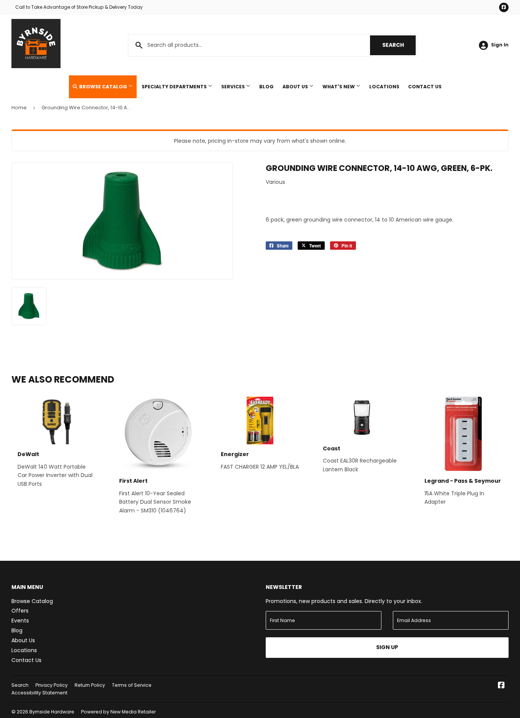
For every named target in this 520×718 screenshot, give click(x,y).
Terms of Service (132, 685)
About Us (295, 86)
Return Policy (90, 685)
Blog (266, 86)
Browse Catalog (103, 86)
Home (19, 107)
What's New (339, 86)
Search (399, 45)
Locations (384, 86)
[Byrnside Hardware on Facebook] (501, 686)
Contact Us (425, 86)
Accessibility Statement (39, 692)
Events (20, 620)
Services (233, 86)
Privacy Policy (51, 685)
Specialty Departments (175, 86)
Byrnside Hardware (51, 711)
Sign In (500, 45)
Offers (20, 610)
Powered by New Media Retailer (118, 711)
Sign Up (387, 647)
